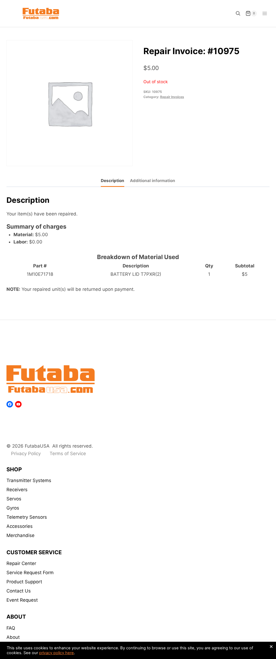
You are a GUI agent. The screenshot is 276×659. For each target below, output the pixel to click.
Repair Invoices (172, 97)
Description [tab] (112, 180)
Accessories (19, 526)
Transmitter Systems (28, 480)
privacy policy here (56, 652)
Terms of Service (68, 453)
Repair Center (21, 563)
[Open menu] (265, 13)
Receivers (16, 489)
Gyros (12, 508)
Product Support (24, 581)
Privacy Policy (26, 453)
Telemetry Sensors (26, 517)
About (13, 637)
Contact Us (18, 591)
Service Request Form (30, 572)
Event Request (22, 600)
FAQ (10, 628)
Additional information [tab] (152, 180)
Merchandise (20, 535)
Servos (13, 498)
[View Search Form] (238, 13)
